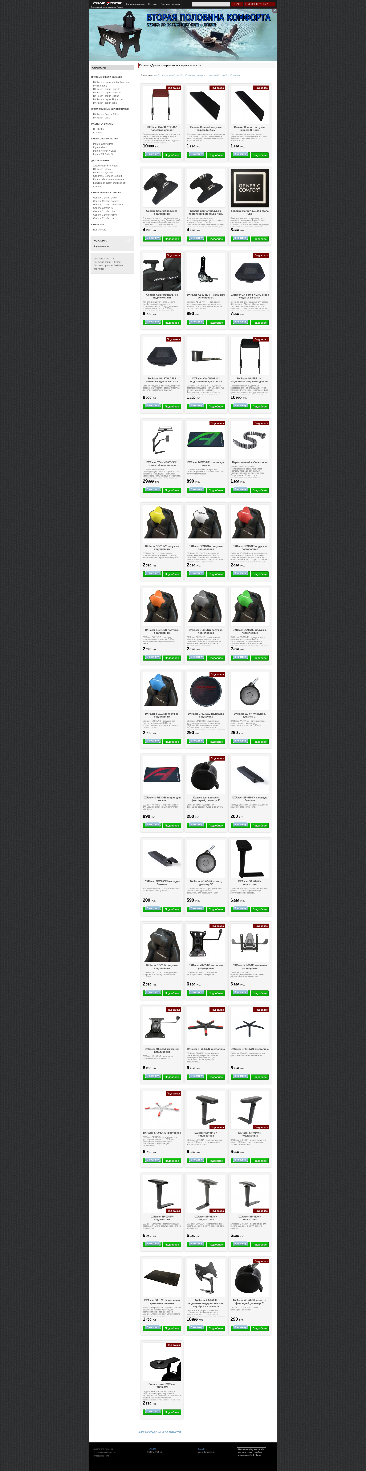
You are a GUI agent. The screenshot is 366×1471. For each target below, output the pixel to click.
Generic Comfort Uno (104, 218)
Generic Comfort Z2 (103, 208)
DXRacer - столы (102, 169)
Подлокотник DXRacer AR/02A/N (162, 1386)
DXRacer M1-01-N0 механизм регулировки (250, 966)
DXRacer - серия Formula (106, 89)
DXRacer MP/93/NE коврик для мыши (206, 464)
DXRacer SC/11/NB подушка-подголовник (162, 715)
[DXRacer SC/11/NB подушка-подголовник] (162, 689)
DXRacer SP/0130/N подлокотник (205, 1218)
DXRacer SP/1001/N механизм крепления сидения (162, 1302)
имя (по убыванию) (186, 75)
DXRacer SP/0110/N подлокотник (249, 1218)
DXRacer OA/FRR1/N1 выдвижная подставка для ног (250, 380)
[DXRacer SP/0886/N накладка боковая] (250, 775)
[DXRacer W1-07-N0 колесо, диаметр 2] (250, 691)
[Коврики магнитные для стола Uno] (250, 188)
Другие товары (160, 65)
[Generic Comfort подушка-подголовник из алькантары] (206, 188)
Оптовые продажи (171, 4)
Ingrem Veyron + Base (104, 151)
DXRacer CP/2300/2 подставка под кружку (206, 715)
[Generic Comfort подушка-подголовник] (162, 188)
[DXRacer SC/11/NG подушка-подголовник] (206, 605)
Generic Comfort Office (105, 197)
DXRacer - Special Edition (106, 114)
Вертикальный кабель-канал (249, 462)
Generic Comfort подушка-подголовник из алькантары (206, 212)
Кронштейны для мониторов (108, 179)
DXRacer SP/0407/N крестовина (250, 1049)
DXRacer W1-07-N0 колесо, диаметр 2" (250, 715)
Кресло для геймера (103, 1449)
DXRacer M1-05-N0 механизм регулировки (206, 966)
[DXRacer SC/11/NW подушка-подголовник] (206, 521)
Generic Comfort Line (104, 211)
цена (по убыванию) (230, 75)
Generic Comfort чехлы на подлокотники (162, 296)
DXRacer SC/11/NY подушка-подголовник (162, 547)
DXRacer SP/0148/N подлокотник (249, 883)
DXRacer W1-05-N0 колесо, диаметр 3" (206, 883)
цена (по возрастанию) (208, 75)
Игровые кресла (101, 1456)
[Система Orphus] (251, 1452)
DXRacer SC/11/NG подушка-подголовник (206, 631)
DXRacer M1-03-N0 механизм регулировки (162, 1050)
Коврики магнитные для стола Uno (250, 212)
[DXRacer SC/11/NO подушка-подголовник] (162, 605)
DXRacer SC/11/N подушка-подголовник (162, 966)
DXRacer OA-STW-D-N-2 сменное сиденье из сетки (162, 380)
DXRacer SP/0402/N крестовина (206, 1049)
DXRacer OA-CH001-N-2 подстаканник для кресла (206, 380)
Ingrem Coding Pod (103, 144)
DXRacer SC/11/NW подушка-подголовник (206, 547)
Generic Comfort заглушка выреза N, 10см (249, 128)
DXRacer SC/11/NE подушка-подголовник (250, 631)
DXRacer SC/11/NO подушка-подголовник (162, 631)
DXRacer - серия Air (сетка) (108, 99)
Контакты (153, 4)
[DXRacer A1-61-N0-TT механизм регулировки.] (206, 272)
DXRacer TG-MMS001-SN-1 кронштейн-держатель (162, 464)
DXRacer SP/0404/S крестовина (162, 1132)
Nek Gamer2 (99, 229)
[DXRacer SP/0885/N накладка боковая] (162, 859)
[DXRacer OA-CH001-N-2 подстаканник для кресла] (206, 356)
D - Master (98, 129)
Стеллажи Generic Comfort (107, 176)
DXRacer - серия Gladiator (107, 92)
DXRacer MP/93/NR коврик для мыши (162, 799)
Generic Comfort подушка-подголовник (162, 212)
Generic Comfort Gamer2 (106, 201)
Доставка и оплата (136, 4)
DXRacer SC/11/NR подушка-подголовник (250, 547)
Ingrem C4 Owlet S (103, 154)
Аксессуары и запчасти (105, 165)
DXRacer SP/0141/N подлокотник (205, 1134)
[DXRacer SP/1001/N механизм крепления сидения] (162, 1278)
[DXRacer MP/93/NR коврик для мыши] (162, 775)
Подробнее (172, 155)
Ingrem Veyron (100, 147)
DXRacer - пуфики (103, 172)
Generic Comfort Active (105, 215)
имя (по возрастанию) (164, 75)
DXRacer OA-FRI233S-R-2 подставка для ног (162, 128)
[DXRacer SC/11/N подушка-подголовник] (162, 943)
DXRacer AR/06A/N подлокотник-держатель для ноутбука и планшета (205, 1303)
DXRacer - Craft (101, 117)
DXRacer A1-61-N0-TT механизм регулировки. (206, 296)
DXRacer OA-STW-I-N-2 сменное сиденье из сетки (250, 296)
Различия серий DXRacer (107, 262)
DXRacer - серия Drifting (106, 96)
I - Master (98, 132)
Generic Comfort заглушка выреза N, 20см (206, 128)
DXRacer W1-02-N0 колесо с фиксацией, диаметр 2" (249, 1302)
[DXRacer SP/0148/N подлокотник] (250, 859)
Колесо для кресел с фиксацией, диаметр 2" (206, 799)
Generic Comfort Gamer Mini (108, 204)
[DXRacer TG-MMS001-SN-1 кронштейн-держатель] (162, 440)
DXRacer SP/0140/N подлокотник (249, 1134)
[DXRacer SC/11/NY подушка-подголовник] (162, 521)
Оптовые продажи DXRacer (109, 265)
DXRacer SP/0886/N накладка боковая (249, 799)
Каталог (144, 65)
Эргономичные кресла (104, 1452)
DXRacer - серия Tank (105, 103)
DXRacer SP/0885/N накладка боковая (162, 883)
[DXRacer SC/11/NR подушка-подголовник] (250, 521)
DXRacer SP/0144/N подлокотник (162, 1218)
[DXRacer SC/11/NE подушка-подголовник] (250, 605)
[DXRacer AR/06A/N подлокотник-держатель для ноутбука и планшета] (206, 1278)
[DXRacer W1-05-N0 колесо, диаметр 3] (206, 859)
